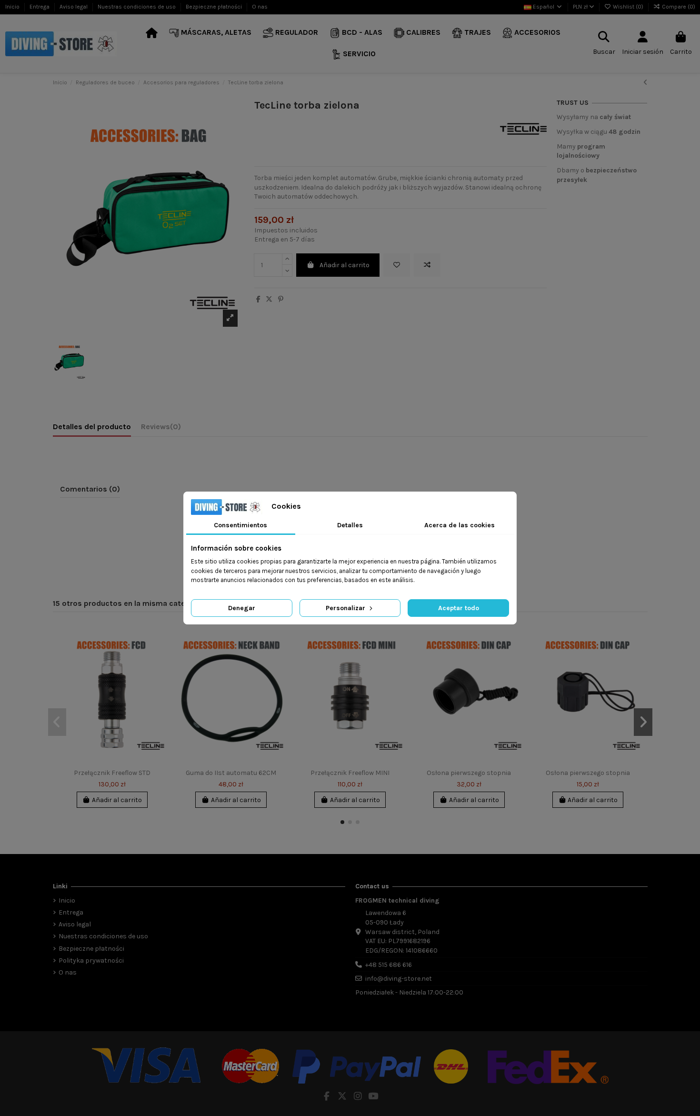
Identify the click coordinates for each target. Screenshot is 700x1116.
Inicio (13, 6)
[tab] (161, 428)
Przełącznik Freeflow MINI (350, 773)
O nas (260, 6)
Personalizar (346, 608)
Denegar (241, 608)
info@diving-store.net (398, 979)
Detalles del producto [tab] (92, 426)
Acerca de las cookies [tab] (459, 525)
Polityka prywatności (91, 960)
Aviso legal (74, 6)
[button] (210, 33)
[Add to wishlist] (396, 265)
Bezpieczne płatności (214, 6)
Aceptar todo (458, 608)
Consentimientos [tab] (240, 525)
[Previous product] (645, 83)
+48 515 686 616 (388, 965)
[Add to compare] (427, 265)
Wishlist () (628, 6)
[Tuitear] (269, 299)
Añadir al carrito (345, 265)
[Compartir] (258, 299)
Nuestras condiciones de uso (137, 6)
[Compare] (159, 654)
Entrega (40, 6)
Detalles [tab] (350, 525)
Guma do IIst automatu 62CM (231, 773)
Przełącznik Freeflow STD (112, 773)
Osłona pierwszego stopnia (469, 773)
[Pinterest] (280, 299)
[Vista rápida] (159, 671)
